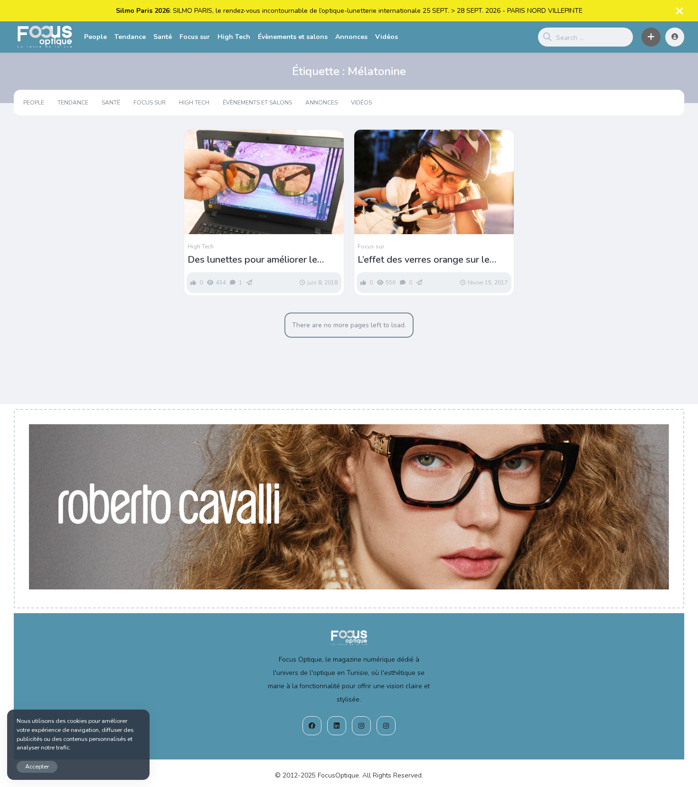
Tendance (130, 36)
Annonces (351, 36)
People (95, 36)
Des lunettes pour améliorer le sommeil (252, 259)
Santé (162, 36)
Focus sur (194, 36)
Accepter (37, 766)
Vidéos (386, 36)
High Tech (233, 36)
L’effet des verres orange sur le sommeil (424, 259)
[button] (650, 37)
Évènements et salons (293, 36)
